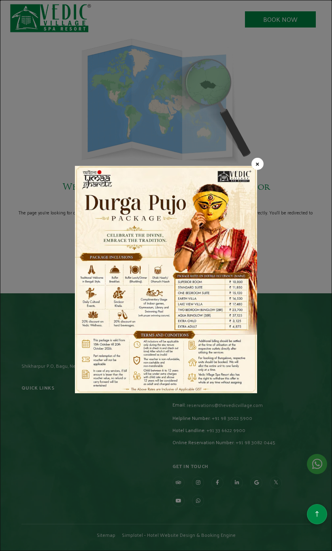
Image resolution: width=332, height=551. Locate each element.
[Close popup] (257, 164)
